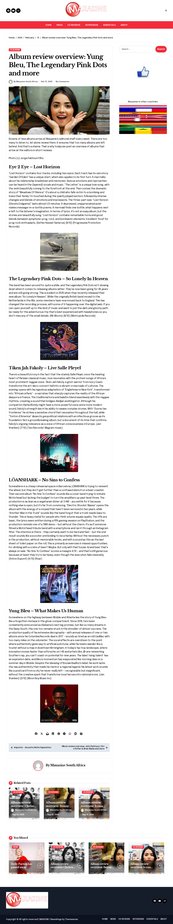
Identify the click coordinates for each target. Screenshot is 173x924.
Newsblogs (56, 919)
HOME (48, 25)
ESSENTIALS (109, 25)
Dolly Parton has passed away (21, 865)
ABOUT (124, 25)
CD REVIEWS (74, 25)
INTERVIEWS (91, 25)
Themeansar (71, 919)
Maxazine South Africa (67, 765)
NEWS (59, 25)
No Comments (62, 82)
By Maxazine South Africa (26, 82)
